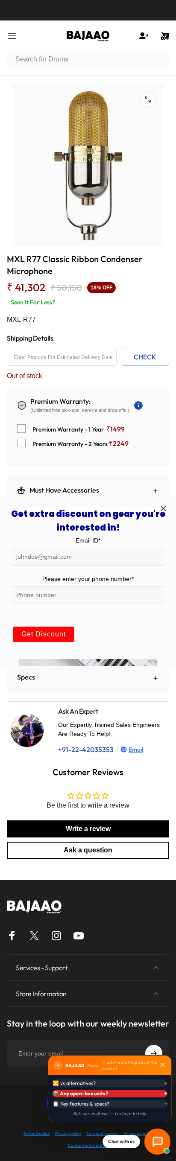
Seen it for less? (31, 302)
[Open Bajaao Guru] (157, 1142)
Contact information (88, 1145)
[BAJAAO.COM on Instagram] (56, 936)
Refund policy (36, 1133)
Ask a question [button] (88, 850)
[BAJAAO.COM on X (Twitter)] (34, 936)
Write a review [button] (88, 828)
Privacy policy (68, 1133)
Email (136, 749)
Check (145, 357)
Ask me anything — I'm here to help (110, 1113)
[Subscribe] (153, 1053)
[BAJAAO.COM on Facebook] (12, 936)
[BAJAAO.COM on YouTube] (78, 936)
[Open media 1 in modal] (147, 99)
